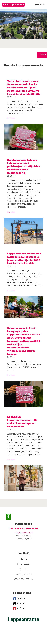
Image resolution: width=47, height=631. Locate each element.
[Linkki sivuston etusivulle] (13, 7)
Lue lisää (11, 118)
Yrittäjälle (23, 569)
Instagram (21, 603)
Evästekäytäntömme (23, 574)
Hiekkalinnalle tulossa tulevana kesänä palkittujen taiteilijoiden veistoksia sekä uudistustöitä (23, 166)
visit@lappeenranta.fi (23, 532)
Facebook (21, 598)
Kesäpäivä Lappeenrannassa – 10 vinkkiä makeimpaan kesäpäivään (22, 421)
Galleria (23, 559)
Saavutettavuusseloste (23, 579)
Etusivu (42, 55)
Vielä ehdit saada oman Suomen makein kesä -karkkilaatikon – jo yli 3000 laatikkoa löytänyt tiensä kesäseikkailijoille (24, 87)
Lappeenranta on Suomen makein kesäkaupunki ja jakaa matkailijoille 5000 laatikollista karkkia (24, 258)
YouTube (20, 608)
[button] (40, 4)
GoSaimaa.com (23, 564)
